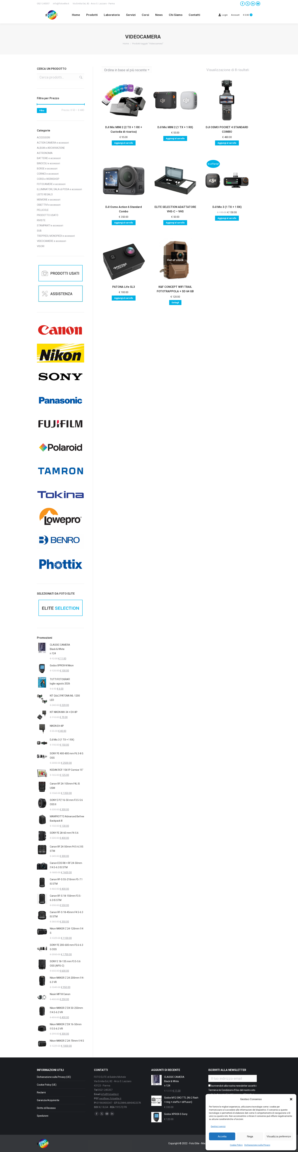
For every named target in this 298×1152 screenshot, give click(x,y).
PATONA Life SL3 (123, 286)
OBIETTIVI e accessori (49, 204)
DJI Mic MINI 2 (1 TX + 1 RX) (175, 127)
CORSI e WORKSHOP (48, 179)
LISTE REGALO (45, 194)
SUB (39, 230)
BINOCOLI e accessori (48, 163)
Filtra (41, 110)
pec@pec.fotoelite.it (110, 1098)
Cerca (80, 77)
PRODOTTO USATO (47, 215)
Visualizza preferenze (279, 1136)
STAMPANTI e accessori (50, 225)
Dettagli (175, 302)
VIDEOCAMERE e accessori (51, 241)
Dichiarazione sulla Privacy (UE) (54, 1077)
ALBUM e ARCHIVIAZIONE (51, 147)
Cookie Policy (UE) (46, 1084)
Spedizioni (42, 1115)
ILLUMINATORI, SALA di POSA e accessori (59, 189)
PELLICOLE (43, 210)
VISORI (40, 246)
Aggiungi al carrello (123, 143)
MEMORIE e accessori (48, 199)
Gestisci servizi (218, 1126)
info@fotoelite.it (61, 3)
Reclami (41, 1092)
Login (225, 15)
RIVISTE (41, 220)
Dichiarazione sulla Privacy (257, 1145)
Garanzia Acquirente (48, 1100)
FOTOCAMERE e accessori (51, 184)
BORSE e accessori (47, 168)
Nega (250, 1136)
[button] (291, 1099)
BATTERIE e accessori (49, 158)
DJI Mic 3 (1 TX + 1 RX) (227, 207)
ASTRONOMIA (45, 153)
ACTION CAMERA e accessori (53, 142)
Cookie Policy (236, 1145)
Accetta (222, 1136)
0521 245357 (43, 3)
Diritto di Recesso (46, 1108)
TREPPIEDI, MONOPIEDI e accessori (56, 235)
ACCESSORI (43, 137)
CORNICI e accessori (48, 173)
